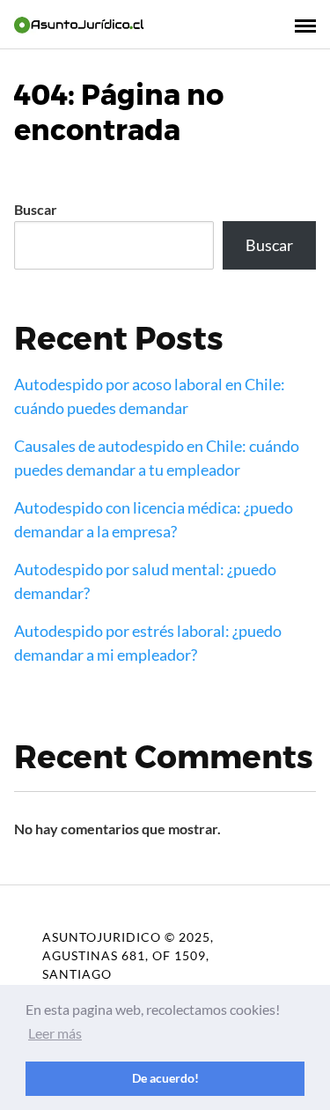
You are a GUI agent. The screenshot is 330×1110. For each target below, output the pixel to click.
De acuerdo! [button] (165, 1077)
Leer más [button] (55, 1033)
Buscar (35, 209)
